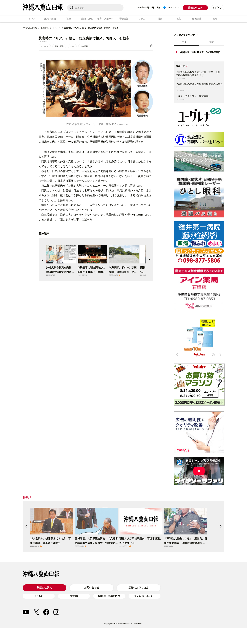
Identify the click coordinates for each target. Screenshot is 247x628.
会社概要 (39, 596)
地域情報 (123, 18)
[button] (42, 260)
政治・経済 (50, 18)
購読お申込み (195, 7)
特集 (160, 18)
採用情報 (74, 596)
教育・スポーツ (105, 18)
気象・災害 (59, 46)
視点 (178, 18)
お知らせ (180, 65)
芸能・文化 (87, 18)
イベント (56, 28)
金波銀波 (196, 18)
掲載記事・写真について (109, 596)
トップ (31, 18)
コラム (141, 18)
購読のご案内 (44, 587)
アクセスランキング (184, 34)
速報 (215, 18)
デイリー (186, 42)
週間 (211, 42)
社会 (68, 18)
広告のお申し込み (139, 587)
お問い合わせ (91, 587)
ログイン (217, 7)
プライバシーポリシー (144, 596)
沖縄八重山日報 (30, 28)
